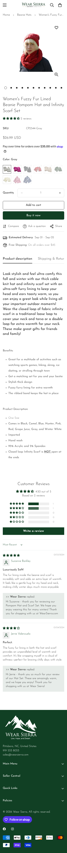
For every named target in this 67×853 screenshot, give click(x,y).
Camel (48, 169)
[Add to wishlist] (56, 28)
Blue (27, 179)
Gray (7, 169)
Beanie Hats (24, 15)
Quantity (8, 192)
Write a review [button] (33, 531)
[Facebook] (4, 828)
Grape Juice (17, 169)
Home (6, 15)
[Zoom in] (56, 74)
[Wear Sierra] (33, 5)
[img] (11, 555)
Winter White (7, 179)
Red (38, 169)
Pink (17, 179)
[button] (12, 118)
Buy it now (33, 215)
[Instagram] (12, 828)
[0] (60, 5)
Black (27, 169)
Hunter (58, 169)
